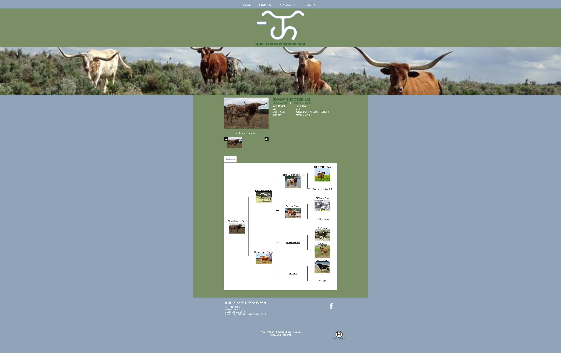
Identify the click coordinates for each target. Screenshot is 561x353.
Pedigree (230, 159)
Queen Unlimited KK (322, 189)
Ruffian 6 (293, 273)
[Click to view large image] (246, 112)
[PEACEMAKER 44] (264, 197)
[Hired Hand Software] (339, 335)
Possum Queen (293, 206)
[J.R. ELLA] (322, 251)
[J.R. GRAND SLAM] (322, 174)
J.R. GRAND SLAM (322, 167)
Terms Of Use (284, 331)
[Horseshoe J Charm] (264, 258)
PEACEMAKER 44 (281, 102)
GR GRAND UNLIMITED (293, 174)
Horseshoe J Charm (301, 102)
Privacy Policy (267, 331)
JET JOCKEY (322, 260)
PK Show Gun (322, 198)
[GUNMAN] (322, 235)
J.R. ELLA (322, 243)
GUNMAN (322, 228)
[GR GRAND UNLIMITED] (293, 182)
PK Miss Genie (322, 218)
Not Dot (322, 280)
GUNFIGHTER (293, 242)
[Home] (280, 26)
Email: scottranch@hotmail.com (245, 314)
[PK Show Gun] (322, 205)
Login (298, 331)
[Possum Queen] (293, 212)
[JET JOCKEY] (322, 267)
